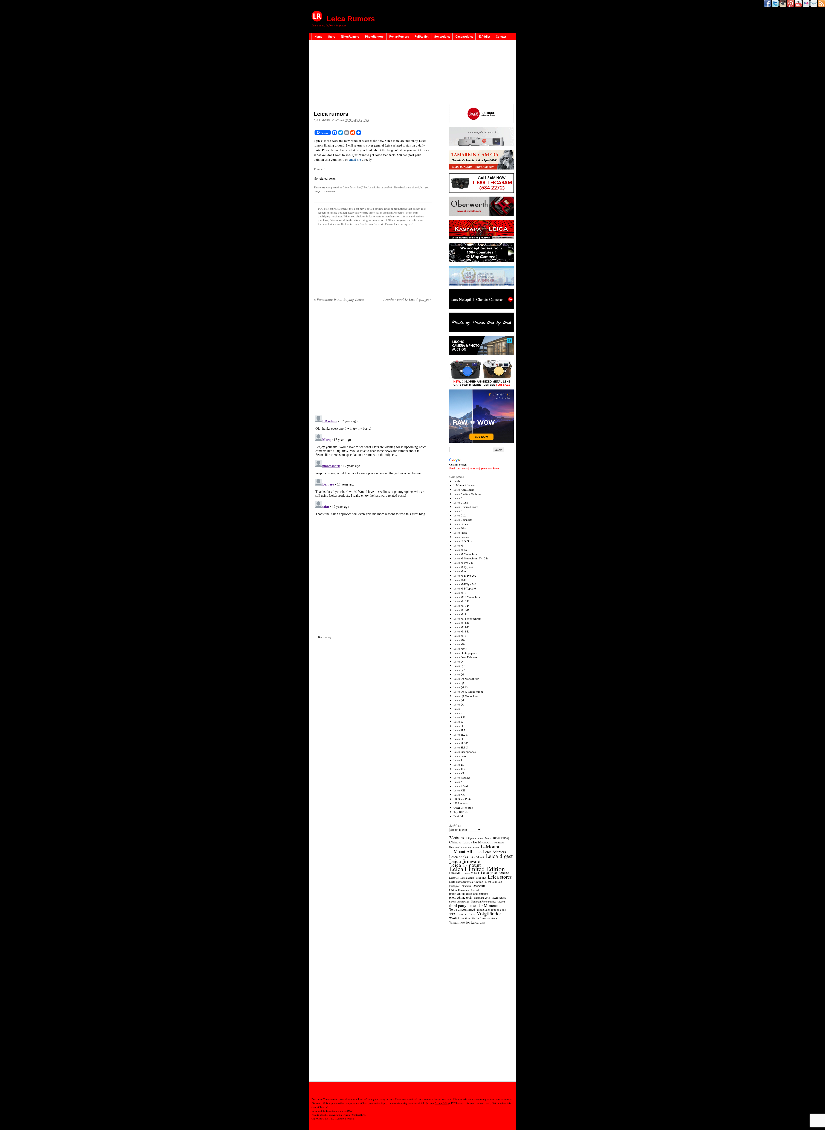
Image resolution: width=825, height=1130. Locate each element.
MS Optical (454, 885)
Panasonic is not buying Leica (339, 299)
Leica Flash (460, 532)
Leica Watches (462, 777)
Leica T (458, 760)
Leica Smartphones (465, 752)
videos (470, 914)
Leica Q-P (459, 670)
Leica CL (459, 511)
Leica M (458, 545)
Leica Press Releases (465, 657)
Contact (501, 36)
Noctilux (466, 886)
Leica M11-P (461, 627)
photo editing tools (460, 897)
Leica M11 (460, 614)
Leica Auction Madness (467, 494)
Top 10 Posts (461, 812)
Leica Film (460, 528)
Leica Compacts (463, 520)
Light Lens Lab (493, 882)
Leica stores (500, 877)
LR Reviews (461, 803)
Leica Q (458, 661)
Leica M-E (460, 580)
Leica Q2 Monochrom (466, 679)
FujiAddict (421, 36)
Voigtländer (489, 913)
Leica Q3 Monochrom (466, 696)
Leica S (458, 713)
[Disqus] (373, 467)
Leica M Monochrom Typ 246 (471, 558)
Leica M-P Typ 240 (465, 588)
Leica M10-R (461, 610)
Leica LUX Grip (463, 541)
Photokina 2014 (482, 897)
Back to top (325, 637)
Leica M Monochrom (466, 554)
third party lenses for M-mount (474, 905)
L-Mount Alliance (464, 485)
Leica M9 (459, 644)
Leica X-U (459, 795)
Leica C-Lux (461, 502)
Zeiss (482, 922)
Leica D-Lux (461, 524)
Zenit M (458, 816)
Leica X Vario (461, 786)
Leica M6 (459, 640)
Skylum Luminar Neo (459, 901)
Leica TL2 (460, 769)
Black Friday (501, 838)
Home (318, 36)
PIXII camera (499, 897)
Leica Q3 (459, 683)
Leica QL (459, 704)
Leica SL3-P (461, 743)
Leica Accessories (464, 490)
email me (355, 159)
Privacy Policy (442, 1103)
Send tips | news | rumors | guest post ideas (474, 468)
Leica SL (459, 726)
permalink (387, 187)
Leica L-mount (465, 865)
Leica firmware (464, 861)
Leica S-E (459, 717)
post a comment (327, 191)
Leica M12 (460, 636)
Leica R (458, 709)
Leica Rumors (351, 19)
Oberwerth (479, 886)
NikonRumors (350, 36)
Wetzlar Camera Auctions (484, 918)
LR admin (323, 120)
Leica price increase (495, 873)
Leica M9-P (460, 649)
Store (331, 36)
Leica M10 (460, 593)
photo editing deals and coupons (469, 894)
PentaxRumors (399, 36)
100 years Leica (474, 838)
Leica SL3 (459, 739)
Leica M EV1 (461, 550)
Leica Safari (467, 878)
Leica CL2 (460, 515)
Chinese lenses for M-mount (471, 842)
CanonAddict (464, 36)
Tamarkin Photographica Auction (488, 901)
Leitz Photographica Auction (466, 882)
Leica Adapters (494, 852)
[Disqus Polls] (373, 360)
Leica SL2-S (461, 734)
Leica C (458, 498)
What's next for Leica (463, 922)
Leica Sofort (461, 756)
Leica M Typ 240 (464, 563)
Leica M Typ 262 (464, 567)
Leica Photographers (465, 653)
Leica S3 (459, 722)
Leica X (458, 782)
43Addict (484, 36)
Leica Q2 (459, 674)
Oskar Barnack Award (464, 890)
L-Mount (490, 846)
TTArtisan (456, 914)
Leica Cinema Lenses (466, 507)
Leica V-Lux (461, 773)
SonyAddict (442, 36)
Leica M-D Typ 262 (465, 575)
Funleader (499, 842)
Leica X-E (459, 790)
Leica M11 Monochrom (467, 618)
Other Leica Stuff (352, 187)
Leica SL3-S (461, 747)
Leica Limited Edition (477, 869)
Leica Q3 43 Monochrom (468, 691)
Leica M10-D (461, 601)
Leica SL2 (459, 730)
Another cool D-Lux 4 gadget (407, 299)
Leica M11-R (461, 631)
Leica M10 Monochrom (467, 597)
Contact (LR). (359, 1114)
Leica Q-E (459, 666)
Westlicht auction (459, 918)
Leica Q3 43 (461, 687)
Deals (457, 481)
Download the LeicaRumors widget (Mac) (332, 1110)
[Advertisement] (373, 76)
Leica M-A (460, 571)
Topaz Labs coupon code (491, 910)
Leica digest (499, 856)
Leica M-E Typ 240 (465, 584)
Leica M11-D (461, 623)
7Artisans (456, 838)
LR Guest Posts (462, 799)
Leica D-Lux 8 (477, 857)
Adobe (487, 838)
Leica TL (459, 765)
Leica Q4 (459, 700)
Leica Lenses (461, 537)
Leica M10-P (461, 606)
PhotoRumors (374, 36)
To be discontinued (462, 909)
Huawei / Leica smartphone (464, 847)
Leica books (458, 857)
